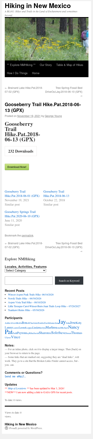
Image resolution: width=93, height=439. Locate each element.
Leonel (22, 327)
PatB (15, 333)
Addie (7, 322)
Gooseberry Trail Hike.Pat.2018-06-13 (56, 193)
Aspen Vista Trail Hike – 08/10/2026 (27, 302)
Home (35, 73)
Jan (56, 322)
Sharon (44, 332)
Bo (24, 322)
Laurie (16, 327)
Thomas (76, 332)
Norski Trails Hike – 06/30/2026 (24, 298)
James (52, 322)
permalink (27, 235)
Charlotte (33, 322)
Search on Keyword (69, 280)
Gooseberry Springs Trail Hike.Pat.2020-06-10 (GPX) (22, 214)
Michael (64, 327)
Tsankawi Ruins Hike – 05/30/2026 (26, 310)
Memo (58, 327)
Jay (62, 322)
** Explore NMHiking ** (21, 65)
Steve (62, 332)
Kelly (79, 322)
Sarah (36, 333)
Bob (27, 322)
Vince (15, 336)
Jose (73, 322)
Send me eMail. (15, 376)
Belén (19, 322)
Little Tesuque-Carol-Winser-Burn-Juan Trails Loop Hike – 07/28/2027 (44, 306)
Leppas (29, 327)
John (68, 322)
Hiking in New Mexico (38, 5)
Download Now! (16, 167)
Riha (31, 333)
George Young (53, 116)
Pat (9, 331)
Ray (27, 333)
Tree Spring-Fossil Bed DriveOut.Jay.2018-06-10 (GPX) (63, 91)
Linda (35, 327)
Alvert (13, 322)
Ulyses (8, 337)
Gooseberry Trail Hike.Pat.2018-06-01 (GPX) (22, 193)
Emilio (41, 322)
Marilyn (42, 327)
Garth (47, 322)
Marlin (50, 327)
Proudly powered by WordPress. (26, 428)
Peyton (21, 333)
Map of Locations (17, 388)
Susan (68, 333)
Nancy (73, 327)
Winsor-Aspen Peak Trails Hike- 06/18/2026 (31, 294)
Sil (50, 333)
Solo (54, 332)
